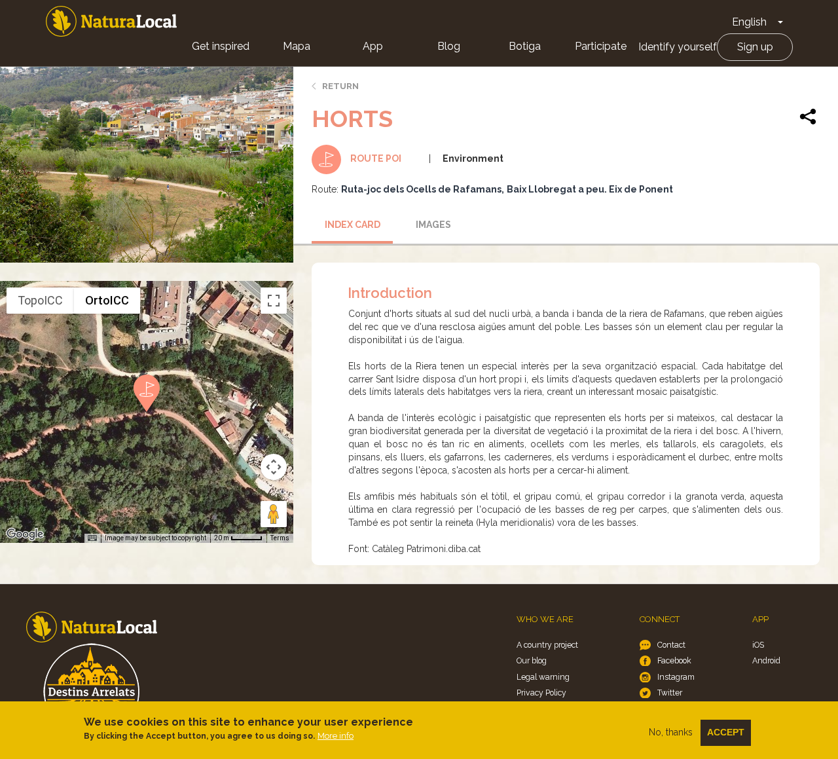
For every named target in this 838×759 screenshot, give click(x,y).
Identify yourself (677, 47)
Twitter (669, 692)
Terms (279, 538)
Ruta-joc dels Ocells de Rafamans (421, 189)
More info (336, 736)
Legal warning (543, 677)
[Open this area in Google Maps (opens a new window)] (24, 534)
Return (340, 86)
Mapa (296, 46)
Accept (725, 732)
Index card (352, 224)
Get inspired (220, 46)
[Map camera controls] (274, 467)
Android (766, 660)
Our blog (532, 660)
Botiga (525, 46)
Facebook (674, 660)
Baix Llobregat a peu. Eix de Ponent (590, 189)
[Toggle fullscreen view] (274, 300)
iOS (758, 645)
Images (433, 224)
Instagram (676, 677)
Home (111, 21)
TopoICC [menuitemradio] (40, 300)
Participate (601, 46)
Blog (448, 46)
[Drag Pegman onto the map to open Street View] (274, 514)
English (749, 22)
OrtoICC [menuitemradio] (107, 300)
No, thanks (671, 732)
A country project (547, 645)
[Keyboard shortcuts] (92, 538)
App (373, 46)
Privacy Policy (541, 692)
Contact (671, 645)
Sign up (755, 47)
